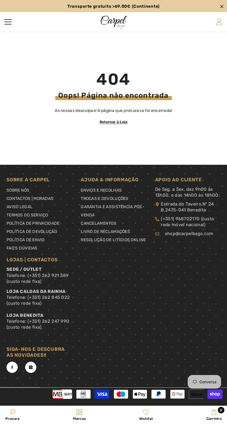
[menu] (8, 21)
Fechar (222, 6)
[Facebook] (12, 367)
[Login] (219, 22)
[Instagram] (30, 367)
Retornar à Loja (114, 122)
